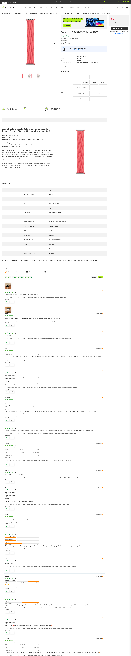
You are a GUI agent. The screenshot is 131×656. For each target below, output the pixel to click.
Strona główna (6, 13)
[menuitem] (27, 7)
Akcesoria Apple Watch (30, 13)
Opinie (32, 120)
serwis (9, 2)
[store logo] (10, 7)
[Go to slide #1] (22, 76)
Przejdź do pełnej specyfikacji (71, 66)
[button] (122, 7)
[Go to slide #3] (38, 76)
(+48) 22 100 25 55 (124, 2)
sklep (4, 2)
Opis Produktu (8, 120)
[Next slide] (54, 44)
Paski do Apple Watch (46, 13)
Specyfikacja (22, 120)
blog (14, 2)
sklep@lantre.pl (110, 2)
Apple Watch (17, 13)
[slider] (22, 537)
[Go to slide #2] (30, 76)
